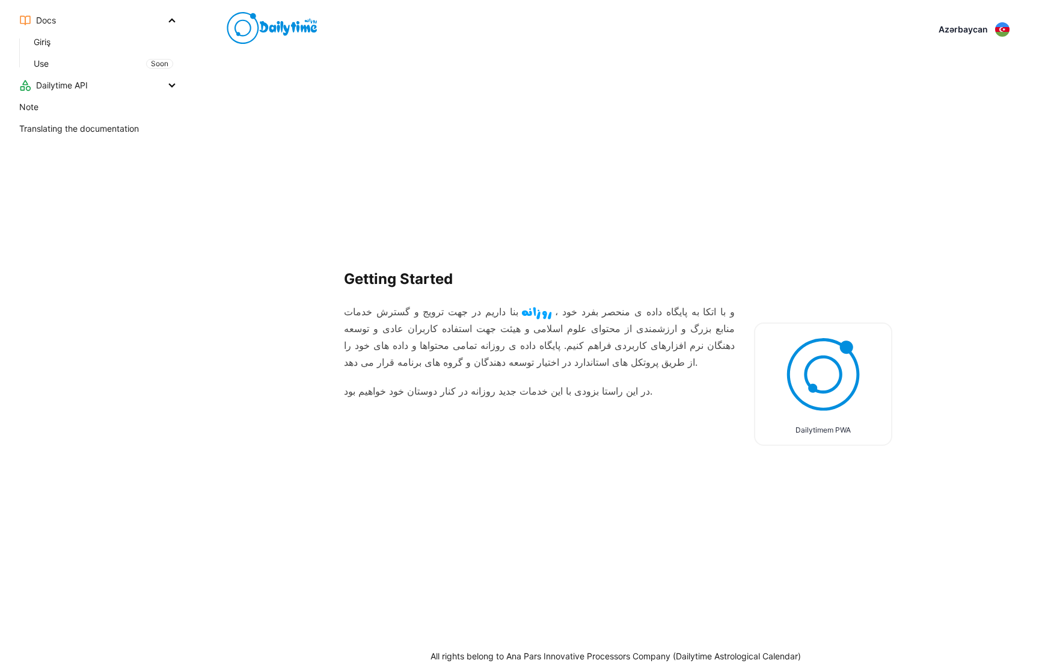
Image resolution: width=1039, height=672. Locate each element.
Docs (46, 20)
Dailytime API (62, 85)
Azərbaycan (963, 29)
